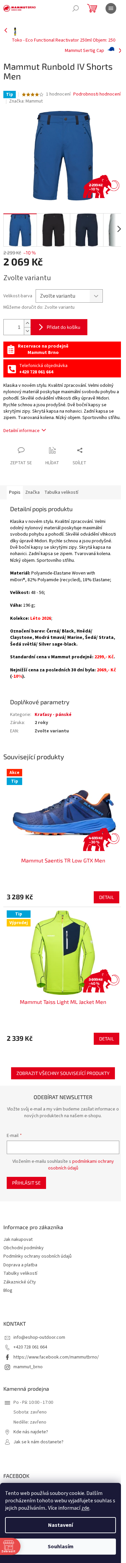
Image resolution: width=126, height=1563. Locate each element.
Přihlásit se (26, 1183)
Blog (7, 1290)
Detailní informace (21, 430)
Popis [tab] (14, 492)
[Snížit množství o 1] (27, 331)
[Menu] (111, 8)
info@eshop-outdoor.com (39, 1337)
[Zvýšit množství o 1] (27, 323)
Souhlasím (61, 1546)
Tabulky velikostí (20, 1273)
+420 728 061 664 (30, 1347)
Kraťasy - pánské (53, 714)
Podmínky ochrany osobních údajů (37, 1256)
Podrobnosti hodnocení (97, 94)
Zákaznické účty (19, 1282)
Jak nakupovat (18, 1240)
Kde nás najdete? (30, 1432)
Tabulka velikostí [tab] (61, 492)
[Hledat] (75, 8)
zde (85, 1508)
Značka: (26, 101)
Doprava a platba (20, 1265)
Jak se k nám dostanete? (38, 1442)
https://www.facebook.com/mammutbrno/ (56, 1357)
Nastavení (60, 1525)
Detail (106, 897)
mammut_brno (28, 1367)
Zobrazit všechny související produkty (63, 1073)
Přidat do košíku (63, 327)
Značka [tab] (32, 492)
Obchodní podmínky (23, 1248)
